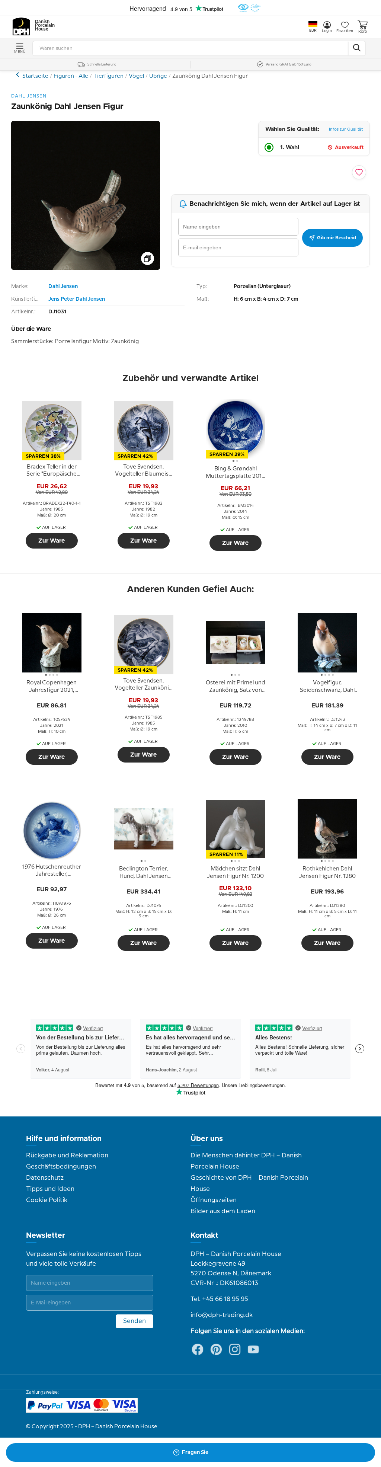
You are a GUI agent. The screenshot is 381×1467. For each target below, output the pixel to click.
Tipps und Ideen (50, 1189)
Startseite (35, 76)
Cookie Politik (46, 1200)
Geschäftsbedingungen (61, 1167)
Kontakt (204, 1235)
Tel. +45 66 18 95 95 (219, 1299)
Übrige (158, 76)
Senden (134, 1321)
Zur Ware (51, 541)
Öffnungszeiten (213, 1200)
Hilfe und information (64, 1138)
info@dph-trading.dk (221, 1315)
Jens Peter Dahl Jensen (76, 299)
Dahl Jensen (63, 286)
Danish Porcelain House (42, 25)
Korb (362, 31)
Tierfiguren (108, 76)
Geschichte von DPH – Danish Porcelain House (249, 1183)
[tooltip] (51, 471)
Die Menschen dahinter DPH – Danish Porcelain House (246, 1161)
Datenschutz (45, 1178)
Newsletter (45, 1235)
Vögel (136, 76)
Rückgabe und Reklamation (67, 1155)
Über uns (206, 1138)
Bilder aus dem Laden (222, 1211)
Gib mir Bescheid (336, 238)
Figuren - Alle (71, 76)
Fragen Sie (195, 1452)
